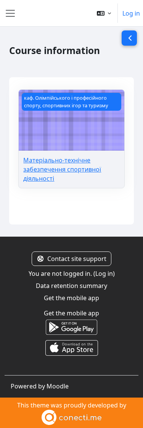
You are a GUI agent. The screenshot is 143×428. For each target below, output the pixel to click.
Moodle (58, 386)
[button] (104, 13)
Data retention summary (71, 286)
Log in (131, 13)
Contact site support (76, 259)
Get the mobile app (71, 298)
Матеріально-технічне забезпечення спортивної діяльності (62, 169)
